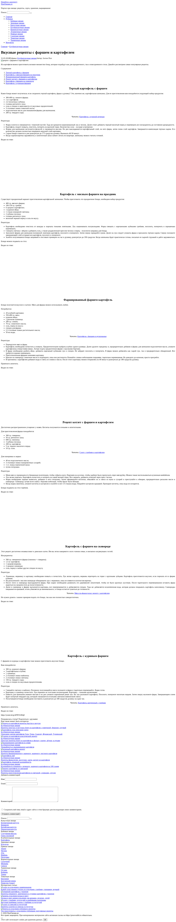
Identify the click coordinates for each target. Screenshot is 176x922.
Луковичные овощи (19, 32)
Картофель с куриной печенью (92, 117)
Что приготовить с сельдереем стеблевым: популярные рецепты (27, 911)
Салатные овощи (17, 36)
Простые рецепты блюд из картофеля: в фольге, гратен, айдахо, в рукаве (30, 741)
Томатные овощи (18, 38)
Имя (2, 779)
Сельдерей (5, 861)
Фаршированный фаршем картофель (21, 77)
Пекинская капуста (9, 829)
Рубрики (9, 19)
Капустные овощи (18, 25)
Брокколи (5, 825)
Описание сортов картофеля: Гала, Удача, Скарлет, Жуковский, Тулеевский (31, 734)
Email (3, 784)
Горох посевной (7, 836)
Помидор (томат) (8, 883)
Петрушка (5, 857)
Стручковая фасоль (9, 834)
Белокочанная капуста (10, 823)
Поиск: (4, 12)
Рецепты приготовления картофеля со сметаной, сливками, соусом (28, 773)
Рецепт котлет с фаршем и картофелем (21, 79)
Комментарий (6, 801)
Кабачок (4, 872)
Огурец (4, 870)
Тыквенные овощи (18, 40)
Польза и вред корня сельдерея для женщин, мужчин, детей (25, 898)
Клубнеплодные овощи (20, 27)
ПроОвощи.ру (7, 4)
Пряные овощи (17, 34)
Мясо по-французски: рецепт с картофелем (92, 593)
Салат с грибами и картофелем (92, 452)
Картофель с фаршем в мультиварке (92, 336)
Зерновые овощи (17, 23)
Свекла (4, 866)
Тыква (3, 874)
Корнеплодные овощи (20, 30)
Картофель (5, 840)
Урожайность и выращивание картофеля (17, 747)
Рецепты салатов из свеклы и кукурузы (17, 907)
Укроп (3, 849)
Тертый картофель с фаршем (17, 73)
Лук (2, 853)
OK (45, 920)
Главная (9, 17)
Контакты (10, 42)
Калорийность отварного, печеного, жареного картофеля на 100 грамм (30, 766)
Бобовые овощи (17, 21)
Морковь (4, 864)
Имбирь (4, 855)
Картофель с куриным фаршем (18, 83)
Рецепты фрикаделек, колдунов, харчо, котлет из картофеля (25, 760)
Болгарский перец (8, 881)
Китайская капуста (8, 827)
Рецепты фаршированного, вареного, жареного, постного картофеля (29, 753)
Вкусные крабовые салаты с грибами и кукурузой (21, 902)
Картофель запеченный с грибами (92, 703)
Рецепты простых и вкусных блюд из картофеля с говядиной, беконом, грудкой (33, 728)
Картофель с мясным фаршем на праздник (23, 75)
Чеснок (4, 851)
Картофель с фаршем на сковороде (20, 81)
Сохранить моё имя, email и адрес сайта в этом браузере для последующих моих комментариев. (43, 810)
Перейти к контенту (9, 2)
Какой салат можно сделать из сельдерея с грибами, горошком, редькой (30, 889)
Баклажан (5, 879)
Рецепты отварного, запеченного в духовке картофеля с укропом (27, 894)
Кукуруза (5, 844)
